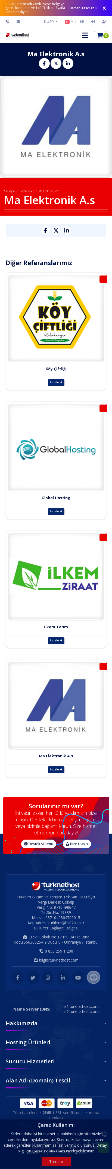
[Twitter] (33, 977)
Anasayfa (9, 191)
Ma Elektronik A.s (56, 755)
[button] (69, 21)
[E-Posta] (18, 21)
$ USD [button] (49, 21)
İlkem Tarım (56, 626)
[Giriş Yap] (92, 21)
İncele (55, 382)
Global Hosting (56, 497)
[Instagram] (48, 977)
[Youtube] (78, 977)
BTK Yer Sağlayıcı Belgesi (56, 928)
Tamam (56, 1161)
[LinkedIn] (63, 977)
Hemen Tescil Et (82, 8)
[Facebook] (18, 977)
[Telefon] (9, 21)
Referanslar (27, 191)
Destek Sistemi (40, 843)
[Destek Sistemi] (81, 21)
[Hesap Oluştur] (102, 21)
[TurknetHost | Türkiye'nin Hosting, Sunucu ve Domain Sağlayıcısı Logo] (17, 35)
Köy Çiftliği (56, 368)
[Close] (104, 8)
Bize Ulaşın (78, 843)
